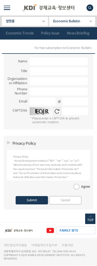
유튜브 (50, 230)
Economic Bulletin (66, 21)
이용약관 (67, 245)
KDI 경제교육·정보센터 (48, 7)
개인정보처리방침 (15, 245)
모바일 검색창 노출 (89, 7)
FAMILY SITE (69, 230)
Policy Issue (50, 33)
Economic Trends (20, 33)
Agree (85, 187)
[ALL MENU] (7, 8)
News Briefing (78, 33)
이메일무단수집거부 (44, 245)
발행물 (10, 21)
